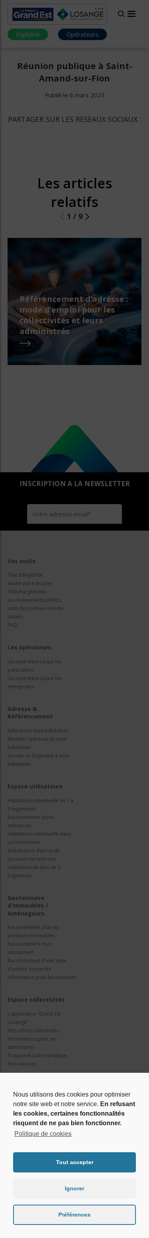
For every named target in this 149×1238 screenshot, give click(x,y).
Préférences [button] (74, 1214)
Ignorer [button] (74, 1188)
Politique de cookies (43, 1133)
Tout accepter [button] (74, 1162)
